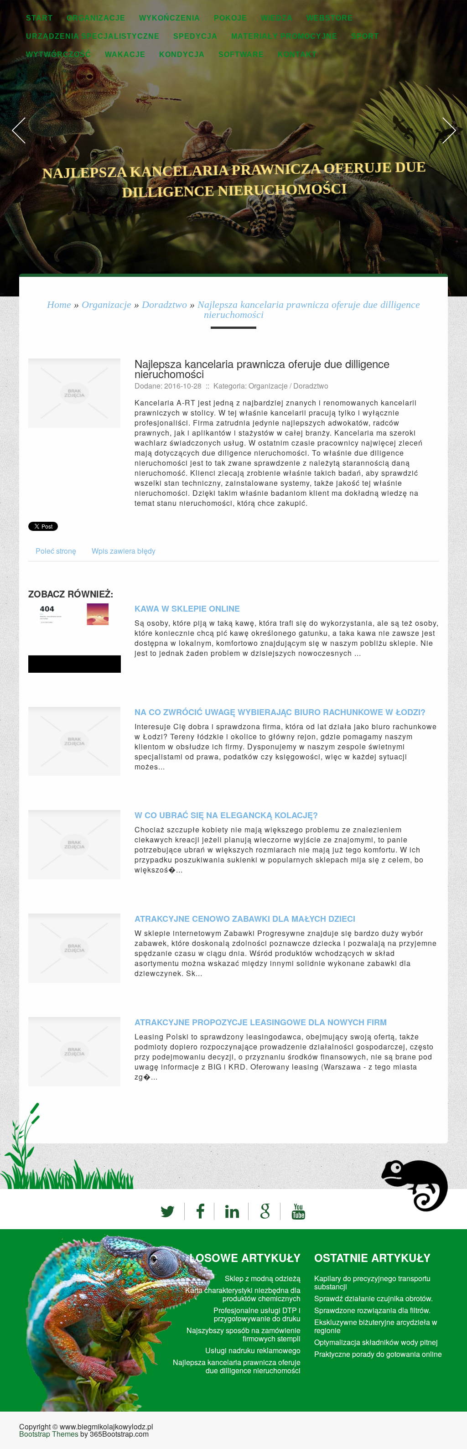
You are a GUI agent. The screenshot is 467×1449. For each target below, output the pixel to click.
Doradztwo (164, 304)
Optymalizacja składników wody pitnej (376, 1342)
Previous (18, 140)
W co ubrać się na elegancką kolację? (226, 815)
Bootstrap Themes (48, 1433)
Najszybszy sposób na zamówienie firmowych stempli (244, 1334)
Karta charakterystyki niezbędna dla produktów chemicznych (243, 1294)
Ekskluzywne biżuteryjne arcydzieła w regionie (375, 1326)
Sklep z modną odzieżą (263, 1278)
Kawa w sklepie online (187, 608)
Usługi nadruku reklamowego (253, 1350)
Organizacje (106, 304)
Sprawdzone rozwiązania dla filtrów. (372, 1310)
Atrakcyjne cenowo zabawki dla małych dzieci (245, 918)
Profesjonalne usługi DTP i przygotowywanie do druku (257, 1314)
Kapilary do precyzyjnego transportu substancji (372, 1282)
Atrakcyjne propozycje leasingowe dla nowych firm (261, 1022)
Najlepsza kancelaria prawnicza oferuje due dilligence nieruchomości (308, 309)
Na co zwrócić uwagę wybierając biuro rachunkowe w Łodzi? (280, 712)
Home (59, 304)
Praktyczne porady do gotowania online (378, 1354)
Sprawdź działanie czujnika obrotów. (373, 1298)
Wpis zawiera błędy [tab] (124, 550)
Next (448, 140)
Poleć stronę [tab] (56, 550)
